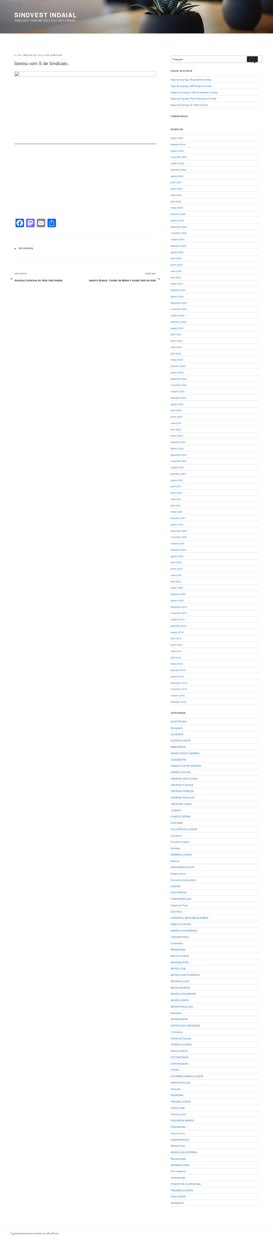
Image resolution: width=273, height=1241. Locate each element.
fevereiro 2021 (178, 518)
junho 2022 (176, 416)
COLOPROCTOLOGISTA (184, 829)
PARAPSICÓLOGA (181, 1082)
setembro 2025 (178, 169)
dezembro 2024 (179, 226)
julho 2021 (176, 486)
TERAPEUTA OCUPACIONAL (186, 1184)
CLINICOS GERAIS (181, 816)
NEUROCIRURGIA (180, 987)
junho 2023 (176, 340)
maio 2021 (176, 499)
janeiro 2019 (177, 676)
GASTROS (176, 911)
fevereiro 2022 (178, 442)
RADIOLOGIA (178, 1145)
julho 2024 (176, 258)
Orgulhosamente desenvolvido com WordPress (34, 1233)
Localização (177, 943)
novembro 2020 (179, 536)
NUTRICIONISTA (179, 1019)
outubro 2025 (177, 163)
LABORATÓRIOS (180, 937)
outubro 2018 (177, 695)
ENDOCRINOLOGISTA (182, 867)
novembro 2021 (179, 460)
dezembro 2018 (179, 682)
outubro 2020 (177, 543)
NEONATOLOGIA (180, 981)
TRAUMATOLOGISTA (182, 1190)
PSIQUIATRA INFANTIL (182, 1120)
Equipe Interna (178, 873)
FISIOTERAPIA (178, 892)
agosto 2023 (177, 328)
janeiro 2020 (177, 600)
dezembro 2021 (179, 454)
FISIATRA (175, 886)
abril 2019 (176, 657)
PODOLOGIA (178, 1108)
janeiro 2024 (177, 296)
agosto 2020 (177, 556)
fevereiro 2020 (178, 594)
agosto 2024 (177, 252)
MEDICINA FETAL (180, 962)
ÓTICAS (175, 1069)
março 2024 (177, 283)
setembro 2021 (178, 473)
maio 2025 (176, 195)
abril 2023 (176, 353)
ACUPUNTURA (178, 721)
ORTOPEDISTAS (179, 1063)
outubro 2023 (177, 315)
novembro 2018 (179, 689)
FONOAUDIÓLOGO (181, 898)
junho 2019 (176, 644)
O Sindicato (177, 1031)
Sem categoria (178, 1171)
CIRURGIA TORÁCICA (182, 791)
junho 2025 (176, 188)
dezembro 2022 (179, 378)
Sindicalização (178, 1177)
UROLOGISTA (178, 1196)
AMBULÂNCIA (178, 746)
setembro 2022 (178, 397)
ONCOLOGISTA (179, 1050)
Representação (178, 1158)
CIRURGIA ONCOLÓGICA (184, 778)
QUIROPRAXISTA (180, 1139)
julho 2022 (176, 410)
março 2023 (177, 359)
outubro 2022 (177, 391)
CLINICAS (176, 810)
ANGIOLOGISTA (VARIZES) (185, 753)
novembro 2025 (179, 156)
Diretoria (175, 861)
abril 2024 (176, 277)
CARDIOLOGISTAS (181, 772)
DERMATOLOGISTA (181, 854)
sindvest (56, 55)
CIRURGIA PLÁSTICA (182, 785)
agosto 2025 (177, 176)
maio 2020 (176, 575)
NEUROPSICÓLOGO (182, 1006)
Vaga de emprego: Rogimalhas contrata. (191, 79)
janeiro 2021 (177, 524)
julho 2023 (176, 334)
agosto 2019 (177, 632)
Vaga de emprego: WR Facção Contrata (191, 85)
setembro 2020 (178, 549)
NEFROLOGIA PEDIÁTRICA (185, 974)
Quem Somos (178, 1133)
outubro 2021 (177, 467)
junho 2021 (176, 492)
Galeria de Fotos (179, 905)
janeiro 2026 (177, 150)
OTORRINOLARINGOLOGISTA (187, 1076)
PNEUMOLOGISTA (181, 1101)
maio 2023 (176, 347)
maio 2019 (176, 651)
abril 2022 (176, 429)
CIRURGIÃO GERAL (181, 803)
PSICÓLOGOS (178, 1114)
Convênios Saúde (180, 841)
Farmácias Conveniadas (183, 879)
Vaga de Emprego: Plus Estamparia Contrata (193, 98)
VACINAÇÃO (177, 1202)
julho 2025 (176, 182)
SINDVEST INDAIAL (45, 15)
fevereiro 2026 (178, 144)
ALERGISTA (177, 734)
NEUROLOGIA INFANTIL (183, 993)
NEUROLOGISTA (180, 1000)
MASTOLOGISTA (180, 955)
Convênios (176, 835)
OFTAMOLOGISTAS (181, 1044)
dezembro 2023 (179, 302)
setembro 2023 (178, 321)
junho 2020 (176, 568)
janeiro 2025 (177, 220)
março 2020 (177, 587)
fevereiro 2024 (178, 290)
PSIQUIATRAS (178, 1126)
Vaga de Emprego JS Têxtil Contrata (189, 104)
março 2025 (177, 207)
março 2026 (177, 137)
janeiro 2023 (177, 372)
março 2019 (177, 663)
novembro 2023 (179, 308)
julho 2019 (176, 638)
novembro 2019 (179, 612)
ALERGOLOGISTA (180, 740)
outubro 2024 (177, 239)
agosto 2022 (177, 404)
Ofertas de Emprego (181, 1038)
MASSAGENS (178, 949)
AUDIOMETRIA (178, 759)
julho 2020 (176, 562)
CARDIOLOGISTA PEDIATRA (186, 765)
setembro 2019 (178, 625)
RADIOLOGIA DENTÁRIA (184, 1152)
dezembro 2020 (179, 530)
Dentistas (175, 848)
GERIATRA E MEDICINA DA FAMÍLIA (189, 917)
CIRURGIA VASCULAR (182, 797)
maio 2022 (176, 423)
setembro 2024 (178, 245)
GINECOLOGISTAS (181, 924)
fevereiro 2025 (178, 214)
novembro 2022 (179, 384)
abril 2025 (176, 201)
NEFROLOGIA (178, 968)
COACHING (177, 822)
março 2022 (177, 435)
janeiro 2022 (177, 448)
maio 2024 (176, 271)
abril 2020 (176, 581)
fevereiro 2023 (178, 366)
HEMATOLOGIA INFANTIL (184, 930)
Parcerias (175, 1089)
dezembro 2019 (179, 606)
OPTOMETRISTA (179, 1057)
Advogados (176, 727)
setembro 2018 (178, 701)
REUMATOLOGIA (180, 1165)
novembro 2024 (179, 232)
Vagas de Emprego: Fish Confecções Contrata (194, 92)
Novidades (26, 248)
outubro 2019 (177, 619)
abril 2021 (176, 505)
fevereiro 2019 (178, 670)
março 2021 (177, 511)
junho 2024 (176, 264)
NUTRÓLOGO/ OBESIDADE (185, 1025)
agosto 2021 (177, 480)
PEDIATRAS (177, 1095)
